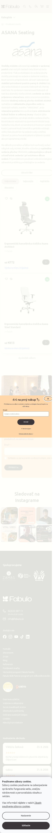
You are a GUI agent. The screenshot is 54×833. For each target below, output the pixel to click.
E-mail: (5, 410)
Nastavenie (26, 815)
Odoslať (25, 422)
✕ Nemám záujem (26, 429)
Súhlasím (26, 825)
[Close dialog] (48, 398)
